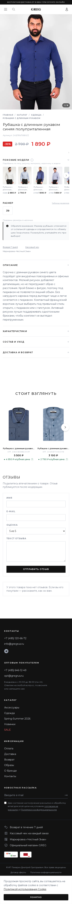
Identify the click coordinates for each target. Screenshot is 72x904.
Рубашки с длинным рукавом (21, 118)
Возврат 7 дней (10, 247)
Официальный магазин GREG (28, 845)
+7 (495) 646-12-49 (15, 670)
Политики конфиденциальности (39, 809)
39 (7, 210)
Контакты (10, 776)
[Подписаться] (66, 795)
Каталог (22, 115)
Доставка (10, 754)
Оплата (8, 748)
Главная (8, 115)
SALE (7, 729)
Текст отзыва (16, 538)
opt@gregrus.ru (14, 675)
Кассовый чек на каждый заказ (29, 833)
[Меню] (5, 9)
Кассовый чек (32, 247)
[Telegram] (6, 651)
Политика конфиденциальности (46, 872)
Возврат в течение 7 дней (26, 827)
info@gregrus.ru (14, 643)
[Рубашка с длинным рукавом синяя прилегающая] (53, 424)
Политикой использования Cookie (25, 889)
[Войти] (66, 9)
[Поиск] (13, 9)
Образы (9, 765)
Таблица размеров (60, 203)
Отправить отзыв (36, 569)
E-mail (10, 511)
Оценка (12, 525)
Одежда (36, 115)
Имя (9, 498)
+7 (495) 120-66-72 (15, 638)
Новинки (9, 724)
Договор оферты (18, 872)
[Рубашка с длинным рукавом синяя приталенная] (19, 424)
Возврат (9, 759)
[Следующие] (66, 175)
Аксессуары (11, 707)
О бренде (10, 770)
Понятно (36, 897)
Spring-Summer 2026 (17, 718)
